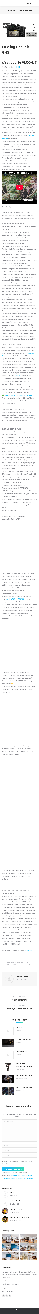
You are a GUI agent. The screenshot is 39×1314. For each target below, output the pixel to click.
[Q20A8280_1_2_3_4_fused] (24, 1247)
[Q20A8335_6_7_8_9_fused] (15, 1256)
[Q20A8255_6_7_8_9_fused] (32, 1238)
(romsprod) (28, 951)
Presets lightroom (22, 1051)
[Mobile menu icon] (34, 3)
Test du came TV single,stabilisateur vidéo (24, 1065)
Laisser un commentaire (25, 965)
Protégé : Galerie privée (23, 1039)
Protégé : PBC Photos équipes (19, 1217)
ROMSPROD (20, 67)
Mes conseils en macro (24, 1075)
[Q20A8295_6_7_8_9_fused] (15, 1247)
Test (5, 27)
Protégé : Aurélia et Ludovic (19, 1201)
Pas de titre (19, 1027)
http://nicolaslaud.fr (22, 979)
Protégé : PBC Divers (16, 1209)
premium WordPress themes (26, 1310)
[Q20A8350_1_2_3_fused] (24, 1256)
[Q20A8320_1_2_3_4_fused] (6, 1256)
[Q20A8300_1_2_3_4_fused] (6, 1247)
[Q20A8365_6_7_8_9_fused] (32, 1256)
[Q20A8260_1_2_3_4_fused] (24, 1238)
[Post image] (8, 1031)
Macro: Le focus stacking (24, 1087)
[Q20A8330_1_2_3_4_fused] (32, 1247)
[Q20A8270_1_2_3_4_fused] (15, 1238)
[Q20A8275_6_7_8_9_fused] (6, 1238)
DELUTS (17, 376)
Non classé (7, 24)
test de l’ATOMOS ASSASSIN (15, 599)
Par (28, 962)
